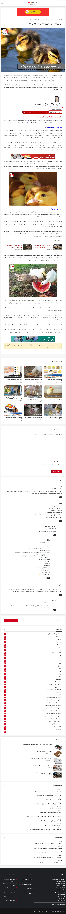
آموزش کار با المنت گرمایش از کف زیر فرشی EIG (41, 759)
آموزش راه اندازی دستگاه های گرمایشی (52, 700)
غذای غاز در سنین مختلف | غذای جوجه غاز (33, 380)
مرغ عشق (59, 644)
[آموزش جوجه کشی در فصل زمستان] (53, 391)
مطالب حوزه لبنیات (57, 682)
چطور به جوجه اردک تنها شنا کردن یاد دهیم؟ (54, 418)
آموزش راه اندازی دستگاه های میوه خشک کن (51, 711)
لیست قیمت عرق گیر (10, 900)
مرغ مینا (59, 650)
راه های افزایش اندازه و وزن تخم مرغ (34, 399)
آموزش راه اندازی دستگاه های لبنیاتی (53, 719)
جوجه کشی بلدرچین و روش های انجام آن (13, 418)
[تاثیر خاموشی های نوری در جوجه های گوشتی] (27, 247)
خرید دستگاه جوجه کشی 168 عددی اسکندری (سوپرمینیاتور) (35, 112)
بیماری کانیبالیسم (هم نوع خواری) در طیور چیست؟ (33, 418)
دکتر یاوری (60, 842)
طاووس (59, 676)
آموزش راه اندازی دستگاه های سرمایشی (52, 716)
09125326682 (58, 881)
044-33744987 (61, 900)
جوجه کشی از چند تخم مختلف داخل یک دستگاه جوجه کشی (43, 246)
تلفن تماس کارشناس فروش (55, 112)
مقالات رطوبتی (58, 687)
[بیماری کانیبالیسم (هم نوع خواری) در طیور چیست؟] (33, 410)
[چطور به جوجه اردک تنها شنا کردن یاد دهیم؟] (53, 410)
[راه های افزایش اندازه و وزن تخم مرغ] (33, 391)
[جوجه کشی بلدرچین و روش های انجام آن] (13, 410)
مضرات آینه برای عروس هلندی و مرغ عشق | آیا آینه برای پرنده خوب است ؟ (13, 397)
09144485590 (58, 883)
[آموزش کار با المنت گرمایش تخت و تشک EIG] (57, 768)
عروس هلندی (58, 636)
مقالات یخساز (58, 695)
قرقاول (60, 674)
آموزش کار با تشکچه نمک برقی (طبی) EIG (43, 751)
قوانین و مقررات (28, 888)
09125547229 (60, 889)
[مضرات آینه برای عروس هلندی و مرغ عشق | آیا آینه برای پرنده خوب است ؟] (13, 390)
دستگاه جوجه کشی (25, 123)
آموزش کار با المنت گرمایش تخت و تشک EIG (42, 766)
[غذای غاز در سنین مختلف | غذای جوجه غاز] (33, 372)
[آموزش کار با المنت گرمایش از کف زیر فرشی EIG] (57, 761)
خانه (60, 20)
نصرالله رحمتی (59, 856)
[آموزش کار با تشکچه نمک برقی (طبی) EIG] (57, 754)
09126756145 (57, 885)
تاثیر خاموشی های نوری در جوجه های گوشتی (14, 246)
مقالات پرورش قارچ (57, 726)
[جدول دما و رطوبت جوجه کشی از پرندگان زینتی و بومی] (13, 372)
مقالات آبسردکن (57, 692)
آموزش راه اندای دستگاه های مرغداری (53, 713)
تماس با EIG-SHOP (27, 879)
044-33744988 (61, 897)
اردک (60, 663)
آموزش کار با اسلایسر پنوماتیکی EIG (44, 773)
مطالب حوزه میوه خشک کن (55, 721)
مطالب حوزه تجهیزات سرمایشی (54, 689)
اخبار (60, 732)
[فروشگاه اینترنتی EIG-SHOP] (33, 3)
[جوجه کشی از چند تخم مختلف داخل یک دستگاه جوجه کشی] (57, 247)
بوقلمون (59, 668)
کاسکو (60, 647)
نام (61, 455)
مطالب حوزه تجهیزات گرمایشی (54, 684)
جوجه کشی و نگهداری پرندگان (52, 20)
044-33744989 (61, 895)
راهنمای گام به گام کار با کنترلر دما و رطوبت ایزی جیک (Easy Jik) (37, 744)
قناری (60, 658)
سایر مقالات (58, 729)
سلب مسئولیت (28, 891)
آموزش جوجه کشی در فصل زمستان (54, 399)
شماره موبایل (57, 462)
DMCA (30, 893)
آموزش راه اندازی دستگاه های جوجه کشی (52, 705)
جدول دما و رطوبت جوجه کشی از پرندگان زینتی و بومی (14, 380)
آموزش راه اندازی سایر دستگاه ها (54, 703)
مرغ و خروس (58, 642)
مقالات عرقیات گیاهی (56, 724)
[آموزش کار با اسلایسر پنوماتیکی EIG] (57, 775)
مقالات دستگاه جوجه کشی (55, 652)
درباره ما (30, 882)
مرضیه (60, 851)
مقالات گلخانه (58, 679)
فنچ (60, 655)
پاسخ (60, 496)
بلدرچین (59, 639)
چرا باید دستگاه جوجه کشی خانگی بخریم (54, 380)
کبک (60, 671)
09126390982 (58, 887)
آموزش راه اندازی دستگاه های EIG (53, 697)
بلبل (60, 660)
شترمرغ (59, 666)
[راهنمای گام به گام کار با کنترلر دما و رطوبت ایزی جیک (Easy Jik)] (57, 746)
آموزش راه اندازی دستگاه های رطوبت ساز (52, 708)
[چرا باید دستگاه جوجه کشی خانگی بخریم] (53, 372)
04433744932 (55, 904)
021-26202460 (62, 899)
